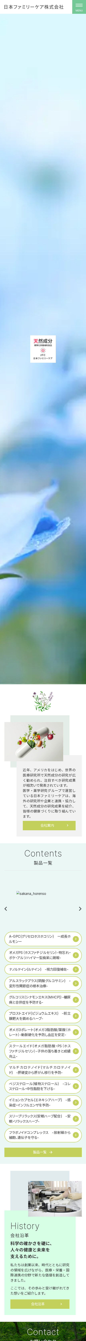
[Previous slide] (6, 908)
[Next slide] (80, 908)
